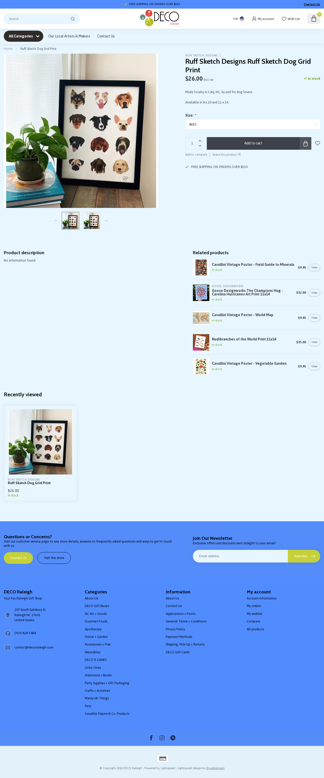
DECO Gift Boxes (97, 606)
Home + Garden (96, 637)
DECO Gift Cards (177, 652)
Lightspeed (168, 768)
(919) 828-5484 (25, 633)
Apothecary (93, 629)
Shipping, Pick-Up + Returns (185, 644)
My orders (254, 606)
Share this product (225, 154)
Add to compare (196, 154)
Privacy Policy (175, 629)
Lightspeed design (190, 768)
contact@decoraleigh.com (33, 647)
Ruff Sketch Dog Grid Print (38, 49)
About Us (91, 598)
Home (8, 49)
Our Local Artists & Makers (69, 36)
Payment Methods (179, 637)
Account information (262, 598)
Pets (88, 706)
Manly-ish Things (97, 698)
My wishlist (254, 614)
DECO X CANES (96, 660)
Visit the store (54, 558)
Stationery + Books (98, 675)
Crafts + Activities (97, 691)
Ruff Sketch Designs (201, 55)
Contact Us (312, 4)
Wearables (92, 652)
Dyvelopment (216, 768)
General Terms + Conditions (186, 621)
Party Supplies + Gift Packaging (107, 683)
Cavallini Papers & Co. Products (107, 714)
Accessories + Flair (98, 644)
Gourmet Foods (96, 621)
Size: (190, 116)
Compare (253, 621)
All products (255, 629)
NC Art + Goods (96, 614)
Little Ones (93, 667)
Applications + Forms (180, 614)
